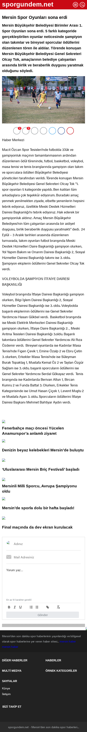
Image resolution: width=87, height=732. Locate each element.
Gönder (43, 615)
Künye (6, 688)
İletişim (6, 694)
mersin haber (68, 641)
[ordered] (31, 607)
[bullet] (37, 607)
